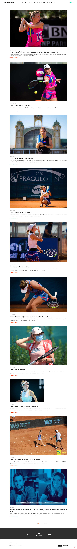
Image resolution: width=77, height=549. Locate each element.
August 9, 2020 (12, 367)
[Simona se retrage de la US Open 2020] (38, 134)
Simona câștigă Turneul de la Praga (21, 212)
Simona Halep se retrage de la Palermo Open (24, 407)
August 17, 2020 (12, 156)
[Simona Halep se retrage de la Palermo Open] (27, 390)
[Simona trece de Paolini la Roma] (38, 81)
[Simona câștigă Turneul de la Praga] (38, 188)
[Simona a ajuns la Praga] (38, 345)
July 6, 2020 (12, 457)
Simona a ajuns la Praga (17, 370)
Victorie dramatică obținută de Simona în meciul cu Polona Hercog (30, 317)
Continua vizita (65, 545)
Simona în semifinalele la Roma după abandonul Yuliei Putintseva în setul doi (34, 52)
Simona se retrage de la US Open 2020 (22, 158)
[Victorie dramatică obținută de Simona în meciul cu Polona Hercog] (38, 294)
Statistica (20, 545)
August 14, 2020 (12, 264)
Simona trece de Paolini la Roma (20, 105)
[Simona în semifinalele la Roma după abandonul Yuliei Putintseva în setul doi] (38, 28)
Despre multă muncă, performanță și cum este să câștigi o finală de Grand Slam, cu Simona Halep (38, 510)
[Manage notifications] (74, 547)
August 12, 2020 (12, 314)
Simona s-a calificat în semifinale (20, 267)
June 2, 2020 (12, 507)
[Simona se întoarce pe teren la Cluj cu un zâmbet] (38, 435)
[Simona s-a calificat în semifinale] (38, 242)
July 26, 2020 (12, 404)
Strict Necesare (12, 545)
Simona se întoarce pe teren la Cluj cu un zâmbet (25, 460)
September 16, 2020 (13, 103)
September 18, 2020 (13, 50)
